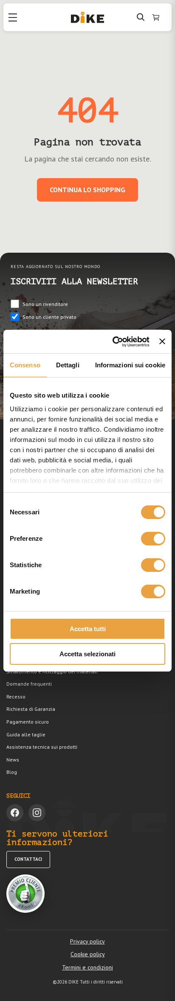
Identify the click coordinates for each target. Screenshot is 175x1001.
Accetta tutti (88, 628)
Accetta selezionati (87, 654)
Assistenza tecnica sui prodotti (41, 747)
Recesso (15, 696)
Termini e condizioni (87, 967)
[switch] (153, 538)
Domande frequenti (29, 684)
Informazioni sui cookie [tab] (130, 365)
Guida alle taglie (25, 734)
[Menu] (13, 17)
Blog (11, 772)
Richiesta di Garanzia (30, 709)
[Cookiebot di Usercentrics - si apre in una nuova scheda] (113, 341)
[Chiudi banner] (162, 341)
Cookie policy (88, 954)
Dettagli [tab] (67, 365)
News (12, 759)
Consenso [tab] (25, 365)
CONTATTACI (28, 859)
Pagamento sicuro (27, 721)
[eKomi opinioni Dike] (25, 893)
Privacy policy (87, 941)
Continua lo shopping (87, 189)
